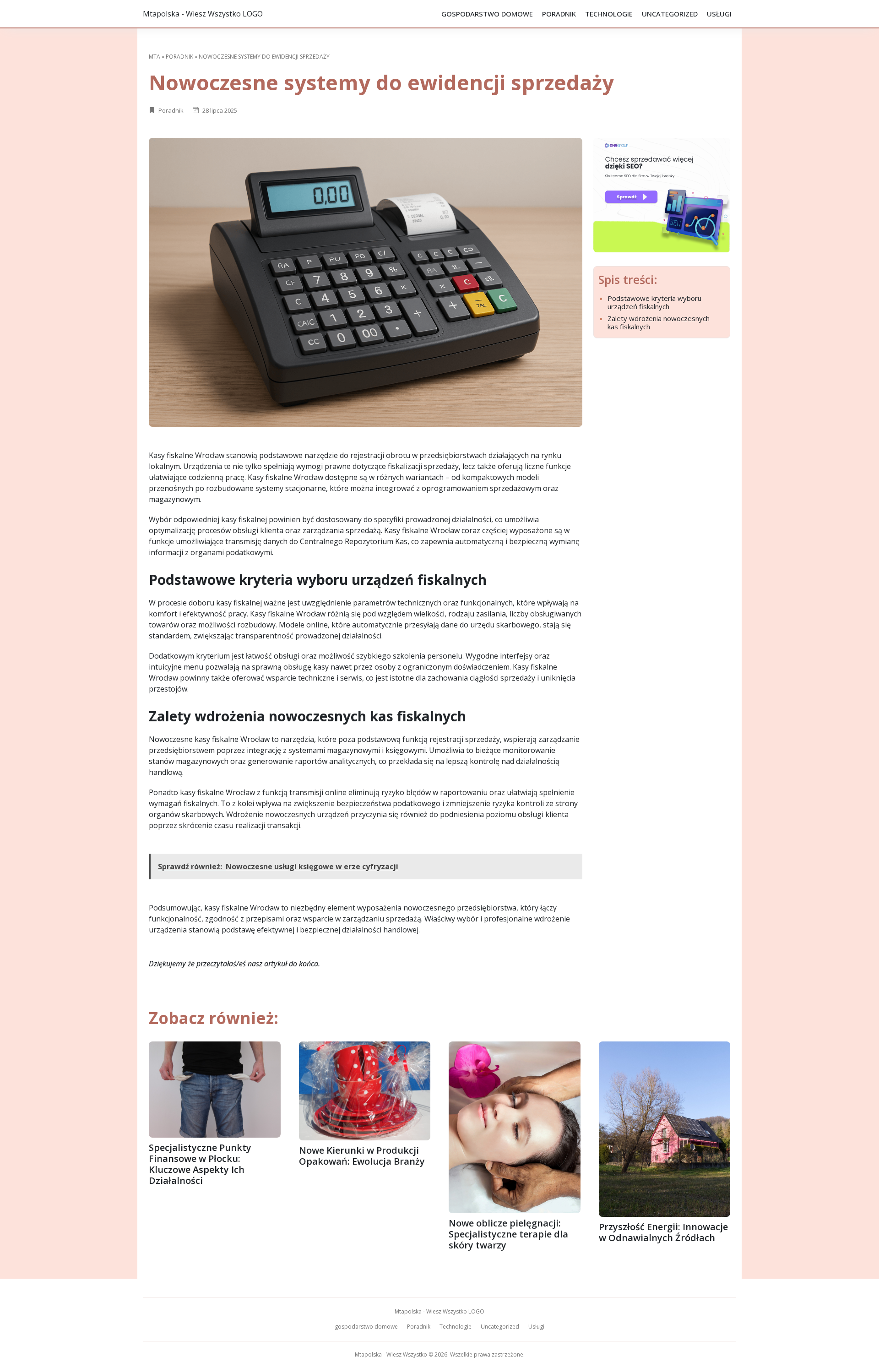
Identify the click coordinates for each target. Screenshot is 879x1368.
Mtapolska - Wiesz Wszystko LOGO (203, 14)
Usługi (719, 13)
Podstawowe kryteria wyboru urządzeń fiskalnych (654, 302)
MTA (154, 56)
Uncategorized (670, 13)
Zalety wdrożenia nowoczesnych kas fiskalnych (659, 322)
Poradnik (559, 13)
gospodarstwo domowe (487, 13)
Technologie (609, 13)
